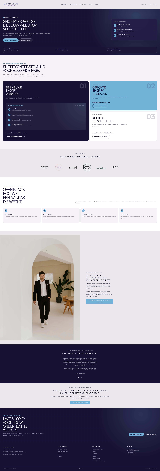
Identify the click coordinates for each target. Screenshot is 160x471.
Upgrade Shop (73, 4)
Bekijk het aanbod (151, 434)
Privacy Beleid (96, 458)
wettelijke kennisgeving (99, 460)
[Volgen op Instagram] (79, 468)
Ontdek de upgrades (100, 106)
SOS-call (60, 456)
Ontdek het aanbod (26, 40)
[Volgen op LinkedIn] (82, 468)
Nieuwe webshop (62, 449)
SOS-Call (95, 453)
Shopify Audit (83, 4)
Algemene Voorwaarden (99, 449)
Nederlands (144, 4)
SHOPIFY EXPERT (8, 447)
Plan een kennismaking (11, 40)
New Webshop (64, 4)
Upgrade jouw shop (63, 451)
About (90, 4)
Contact (97, 4)
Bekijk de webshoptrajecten (15, 136)
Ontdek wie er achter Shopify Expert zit (99, 301)
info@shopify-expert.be (132, 449)
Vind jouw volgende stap (101, 136)
